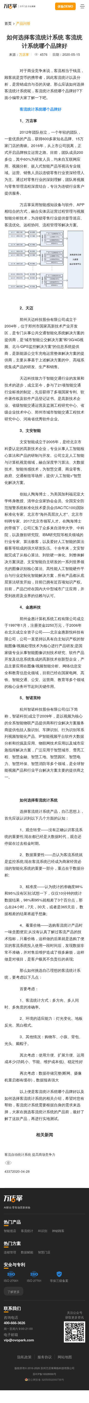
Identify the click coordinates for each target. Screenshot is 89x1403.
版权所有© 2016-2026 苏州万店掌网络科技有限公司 (44, 1368)
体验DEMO (65, 6)
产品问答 (23, 23)
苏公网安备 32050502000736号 (46, 1379)
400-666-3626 (14, 1322)
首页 (8, 23)
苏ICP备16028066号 (44, 1374)
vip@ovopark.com (19, 1340)
